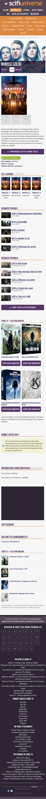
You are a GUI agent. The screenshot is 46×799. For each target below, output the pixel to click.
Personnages (39, 26)
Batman (23, 707)
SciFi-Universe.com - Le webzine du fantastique (23, 4)
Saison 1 (6, 192)
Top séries (5, 26)
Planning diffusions (9, 22)
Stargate (23, 723)
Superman (23, 714)
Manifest (11, 163)
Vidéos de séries (38, 22)
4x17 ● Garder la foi (21, 238)
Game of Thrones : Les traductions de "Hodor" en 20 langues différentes (23, 682)
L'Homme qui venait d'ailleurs (23, 741)
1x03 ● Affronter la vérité (23, 279)
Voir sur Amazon (10, 363)
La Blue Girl (23, 744)
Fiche (12, 69)
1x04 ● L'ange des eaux (22, 288)
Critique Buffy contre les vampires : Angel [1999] (23, 762)
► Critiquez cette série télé (23, 151)
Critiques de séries (15, 18)
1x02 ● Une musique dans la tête (27, 271)
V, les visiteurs (23, 751)
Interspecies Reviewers (23, 746)
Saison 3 (26, 192)
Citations (21, 29)
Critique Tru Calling (23, 758)
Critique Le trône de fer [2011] (23, 760)
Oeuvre (4, 69)
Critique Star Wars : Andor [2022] (23, 765)
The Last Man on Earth (23, 739)
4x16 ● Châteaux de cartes (24, 246)
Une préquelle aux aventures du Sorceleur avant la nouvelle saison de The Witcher (23, 671)
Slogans (40, 29)
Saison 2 (16, 192)
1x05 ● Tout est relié (21, 296)
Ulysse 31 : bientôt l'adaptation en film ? (23, 695)
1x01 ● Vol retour (19, 263)
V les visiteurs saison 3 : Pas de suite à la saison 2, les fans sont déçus (23, 687)
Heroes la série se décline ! (23, 693)
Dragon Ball (23, 718)
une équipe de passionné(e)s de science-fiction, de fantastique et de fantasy (23, 620)
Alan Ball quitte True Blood (23, 690)
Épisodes (18, 68)
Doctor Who (23, 721)
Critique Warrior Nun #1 (23, 769)
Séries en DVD (24, 22)
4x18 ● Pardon (18, 230)
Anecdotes (30, 29)
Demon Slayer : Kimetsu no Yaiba (23, 730)
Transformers (23, 711)
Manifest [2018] (11, 64)
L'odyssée (23, 748)
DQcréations (34, 786)
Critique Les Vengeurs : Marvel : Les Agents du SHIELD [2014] (23, 774)
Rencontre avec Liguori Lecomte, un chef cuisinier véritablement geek (23, 666)
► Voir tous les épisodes (22, 307)
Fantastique (18, 166)
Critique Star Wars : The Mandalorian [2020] (23, 767)
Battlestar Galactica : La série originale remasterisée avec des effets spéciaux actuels (23, 678)
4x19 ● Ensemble (19, 221)
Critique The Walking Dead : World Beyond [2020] (23, 772)
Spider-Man (23, 709)
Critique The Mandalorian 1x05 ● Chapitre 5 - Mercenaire (23, 779)
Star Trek (23, 704)
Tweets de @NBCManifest (10, 541)
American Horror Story (23, 737)
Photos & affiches (9, 29)
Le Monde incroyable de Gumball (23, 732)
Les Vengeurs (23, 716)
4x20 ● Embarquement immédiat (27, 213)
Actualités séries (31, 18)
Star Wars (23, 702)
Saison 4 (36, 192)
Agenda (23, 33)
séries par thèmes (18, 26)
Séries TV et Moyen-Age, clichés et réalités (23, 663)
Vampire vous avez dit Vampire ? (23, 674)
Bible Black (23, 734)
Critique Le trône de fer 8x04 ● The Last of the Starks (23, 776)
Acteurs (29, 26)
